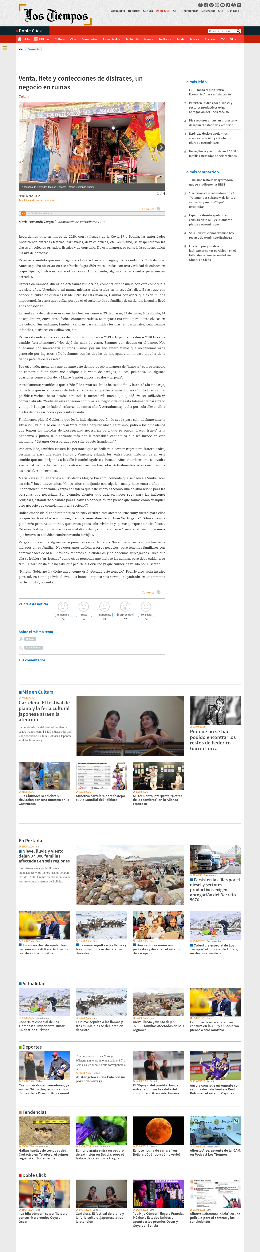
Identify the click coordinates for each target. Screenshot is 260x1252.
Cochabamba (33, 647)
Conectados (89, 39)
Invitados (165, 39)
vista (18, 846)
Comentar (149, 209)
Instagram (217, 5)
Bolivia (30, 639)
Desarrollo (34, 49)
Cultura (148, 11)
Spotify (239, 5)
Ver (22, 49)
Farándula (132, 39)
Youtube (222, 5)
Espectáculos (111, 39)
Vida (233, 39)
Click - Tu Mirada (228, 11)
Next (161, 147)
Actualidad (118, 11)
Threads (233, 5)
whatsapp (211, 5)
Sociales (210, 39)
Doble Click (163, 11)
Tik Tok (228, 5)
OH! (175, 11)
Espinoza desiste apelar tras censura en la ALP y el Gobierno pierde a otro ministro (210, 138)
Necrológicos (189, 11)
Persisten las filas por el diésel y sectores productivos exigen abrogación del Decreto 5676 (210, 107)
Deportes (134, 11)
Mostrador (208, 11)
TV (223, 39)
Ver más (20, 698)
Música (194, 39)
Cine (73, 39)
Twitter (206, 5)
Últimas (44, 39)
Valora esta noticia (33, 603)
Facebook (200, 5)
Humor (148, 39)
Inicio (26, 39)
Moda (180, 39)
